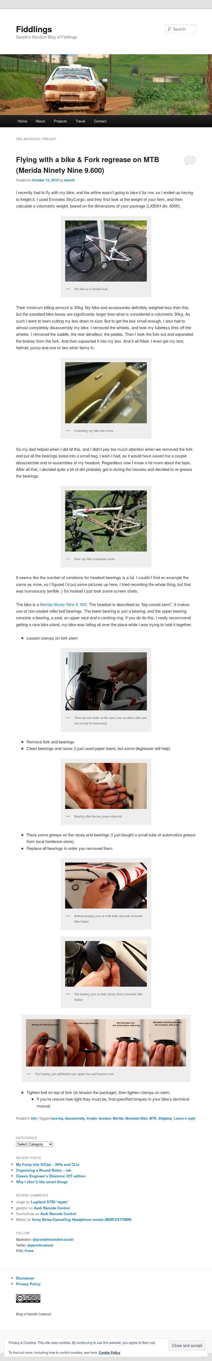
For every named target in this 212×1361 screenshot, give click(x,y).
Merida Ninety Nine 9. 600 (63, 604)
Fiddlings (34, 29)
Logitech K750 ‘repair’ (49, 1201)
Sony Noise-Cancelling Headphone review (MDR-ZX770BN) (81, 1219)
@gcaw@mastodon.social (53, 1239)
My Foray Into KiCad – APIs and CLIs (47, 1164)
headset (105, 1118)
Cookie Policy (109, 1352)
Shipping (165, 1118)
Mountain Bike (136, 1118)
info (34, 1118)
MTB (153, 1118)
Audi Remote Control (52, 1207)
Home (22, 121)
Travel (80, 121)
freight (92, 1118)
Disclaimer (25, 1278)
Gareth (69, 180)
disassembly (75, 1118)
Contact (100, 121)
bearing (57, 1118)
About (40, 121)
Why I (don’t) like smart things (42, 1181)
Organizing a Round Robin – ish (43, 1170)
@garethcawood (40, 1245)
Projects (60, 121)
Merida (118, 1118)
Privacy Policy (28, 1283)
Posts (29, 1250)
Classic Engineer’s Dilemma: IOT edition (51, 1176)
